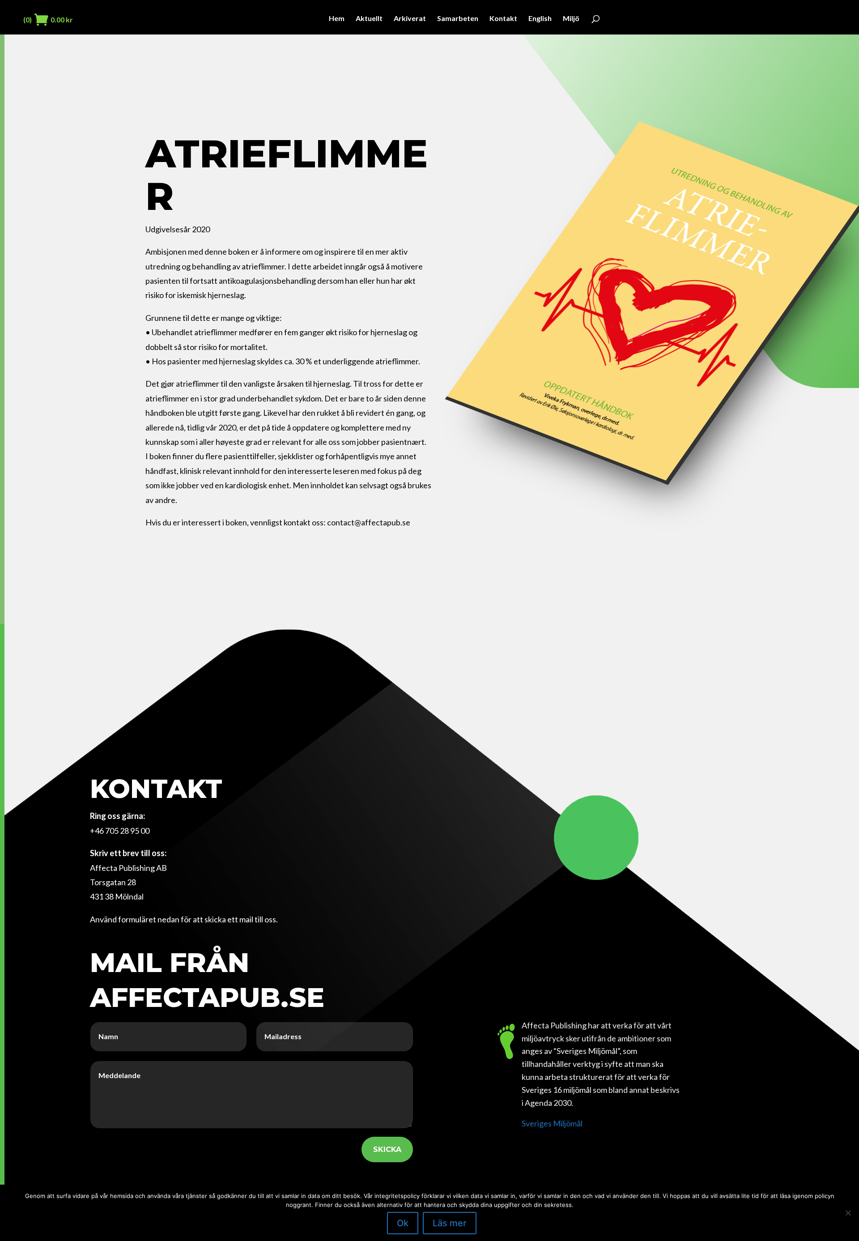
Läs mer (450, 1223)
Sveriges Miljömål (552, 1123)
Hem (336, 18)
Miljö (571, 18)
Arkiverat (410, 18)
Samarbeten (457, 18)
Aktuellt (369, 18)
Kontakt (503, 18)
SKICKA (387, 1149)
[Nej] (847, 1212)
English (540, 18)
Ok (402, 1223)
